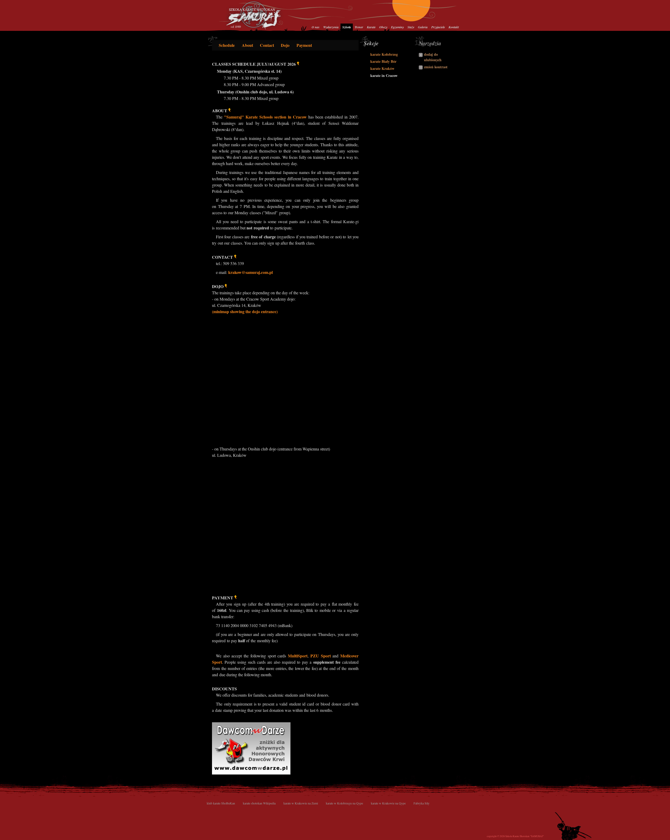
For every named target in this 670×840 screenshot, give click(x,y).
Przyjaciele (438, 27)
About (247, 45)
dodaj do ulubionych (433, 57)
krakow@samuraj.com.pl (250, 272)
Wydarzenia (331, 27)
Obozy (383, 27)
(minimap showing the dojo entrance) (245, 311)
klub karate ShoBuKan (221, 803)
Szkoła (346, 27)
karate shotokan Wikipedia (259, 803)
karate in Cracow (384, 75)
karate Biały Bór (383, 61)
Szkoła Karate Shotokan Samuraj (254, 15)
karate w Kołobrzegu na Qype (344, 803)
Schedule (227, 45)
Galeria (423, 27)
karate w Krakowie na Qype (388, 803)
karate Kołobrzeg (384, 54)
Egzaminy (397, 27)
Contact (267, 45)
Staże (410, 27)
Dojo (285, 45)
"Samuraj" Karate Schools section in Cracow (265, 117)
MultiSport (298, 656)
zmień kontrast (436, 67)
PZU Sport (320, 656)
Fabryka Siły (421, 803)
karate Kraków (382, 68)
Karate (371, 27)
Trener (359, 27)
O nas (316, 27)
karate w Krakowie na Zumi (300, 803)
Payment (304, 45)
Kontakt (454, 27)
